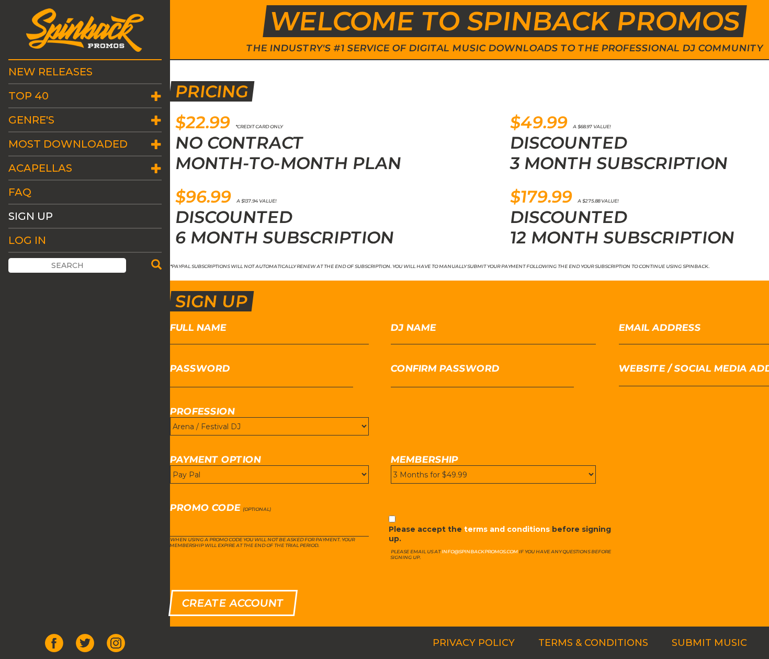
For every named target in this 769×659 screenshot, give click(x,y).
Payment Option (215, 459)
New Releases (50, 71)
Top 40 (28, 96)
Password (200, 368)
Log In (27, 240)
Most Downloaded (68, 144)
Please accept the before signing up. (500, 533)
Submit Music (709, 643)
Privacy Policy (474, 643)
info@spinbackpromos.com (480, 551)
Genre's (31, 120)
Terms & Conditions (593, 643)
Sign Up (30, 216)
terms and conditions (507, 529)
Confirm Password (445, 368)
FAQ (19, 192)
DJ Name (413, 327)
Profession (202, 411)
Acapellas (40, 168)
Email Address (660, 327)
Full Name (198, 327)
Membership (424, 459)
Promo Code (205, 507)
